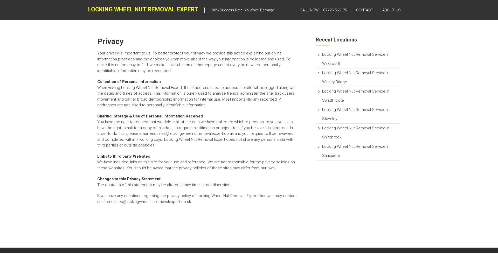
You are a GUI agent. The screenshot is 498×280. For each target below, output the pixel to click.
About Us (391, 10)
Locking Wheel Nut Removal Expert (143, 9)
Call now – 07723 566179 (323, 10)
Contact (364, 10)
